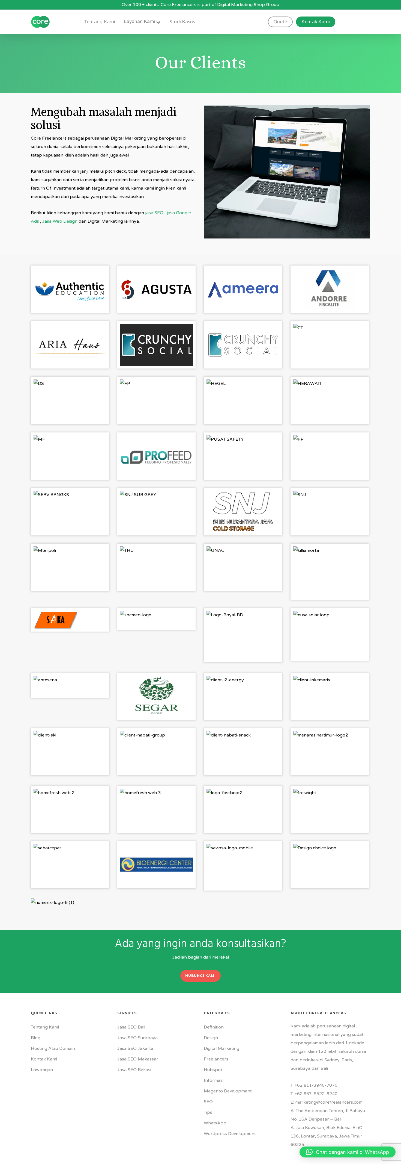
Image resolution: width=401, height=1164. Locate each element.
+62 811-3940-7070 (316, 1085)
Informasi (213, 1080)
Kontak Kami (44, 1059)
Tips (208, 1112)
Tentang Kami (45, 1027)
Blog (35, 1038)
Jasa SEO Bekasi (134, 1069)
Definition (214, 1027)
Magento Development (228, 1091)
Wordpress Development (230, 1133)
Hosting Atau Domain (53, 1048)
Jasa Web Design (59, 221)
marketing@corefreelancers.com (329, 1102)
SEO (208, 1101)
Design (211, 1038)
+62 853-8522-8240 (316, 1094)
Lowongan (42, 1069)
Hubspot (213, 1069)
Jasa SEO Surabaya (137, 1038)
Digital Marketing (221, 1048)
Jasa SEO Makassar (137, 1059)
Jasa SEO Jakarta (135, 1048)
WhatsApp (215, 1123)
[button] (200, 976)
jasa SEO (154, 213)
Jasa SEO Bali (131, 1027)
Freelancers (216, 1059)
